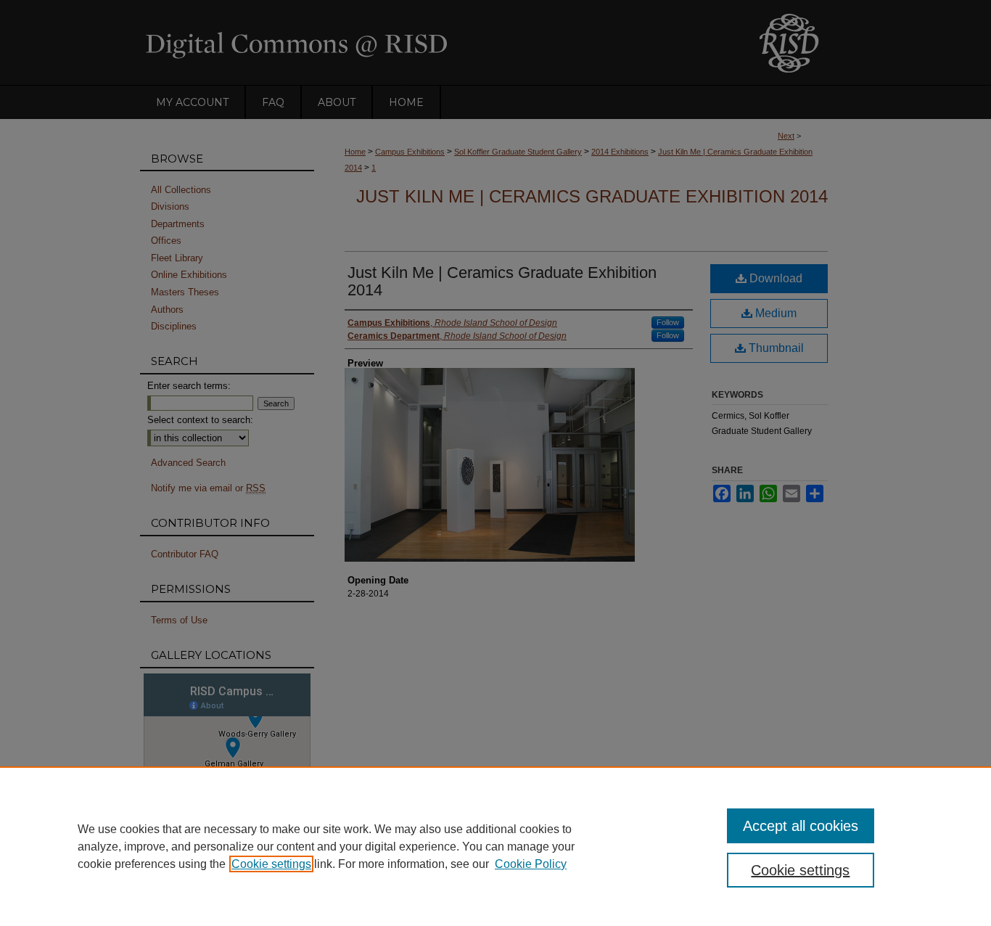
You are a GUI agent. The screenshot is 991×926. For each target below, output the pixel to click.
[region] (495, 846)
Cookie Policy (531, 864)
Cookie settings (271, 864)
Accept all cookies (800, 826)
